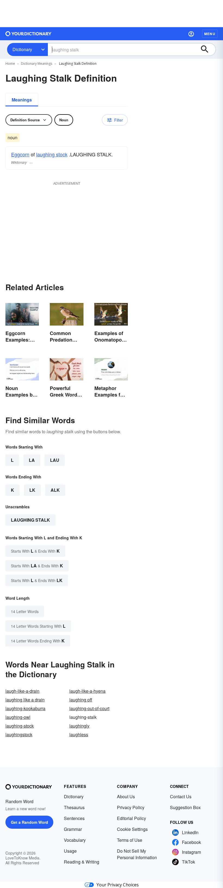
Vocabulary (75, 840)
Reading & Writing (81, 862)
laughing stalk (30, 520)
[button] (191, 33)
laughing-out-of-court (89, 708)
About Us (126, 796)
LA (32, 460)
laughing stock (51, 154)
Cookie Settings (132, 829)
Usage (70, 851)
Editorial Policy (131, 818)
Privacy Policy (130, 807)
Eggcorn (20, 154)
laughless (78, 734)
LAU (54, 460)
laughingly (79, 726)
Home (10, 63)
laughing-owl (17, 717)
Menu (209, 33)
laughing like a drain (25, 700)
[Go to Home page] (28, 33)
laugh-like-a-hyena (87, 691)
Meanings (22, 100)
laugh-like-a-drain (22, 691)
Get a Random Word (29, 822)
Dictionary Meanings (36, 63)
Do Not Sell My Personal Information (137, 854)
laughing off (80, 700)
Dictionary (22, 49)
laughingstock (18, 734)
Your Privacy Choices (118, 885)
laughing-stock (19, 726)
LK (32, 490)
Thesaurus (74, 807)
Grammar (73, 829)
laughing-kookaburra (25, 708)
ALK (55, 490)
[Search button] (207, 49)
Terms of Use (129, 840)
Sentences (74, 818)
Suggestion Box (185, 807)
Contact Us (180, 796)
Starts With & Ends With (35, 551)
